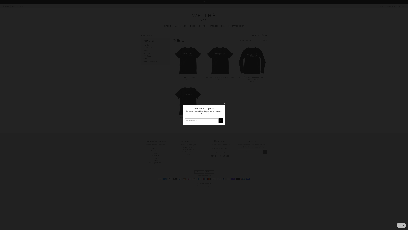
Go (221, 120)
